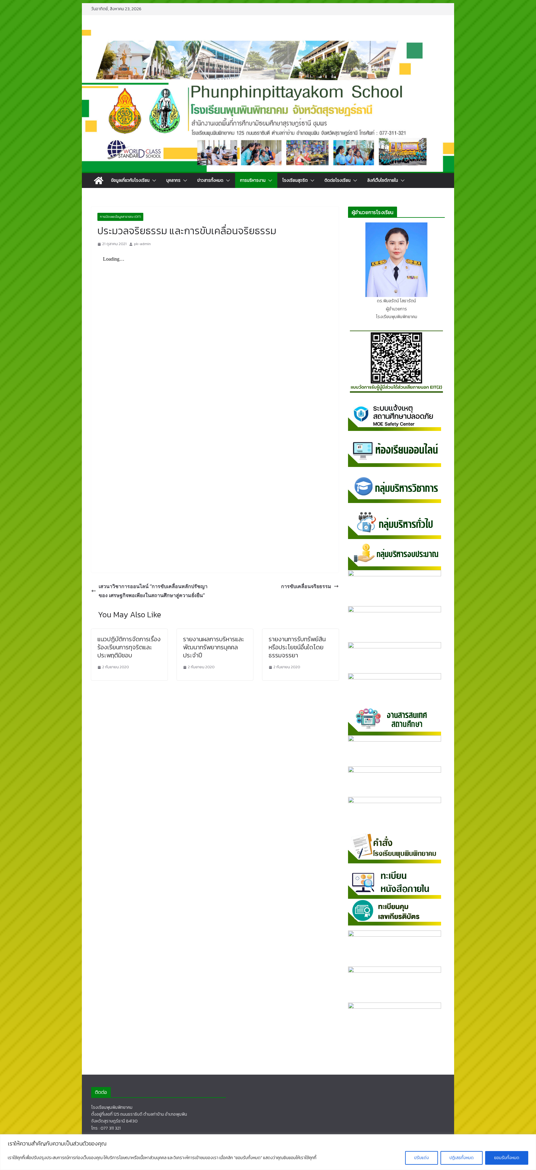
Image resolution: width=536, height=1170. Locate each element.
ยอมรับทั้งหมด (506, 1157)
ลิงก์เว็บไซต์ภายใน (382, 180)
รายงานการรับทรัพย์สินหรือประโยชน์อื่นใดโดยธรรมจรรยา (297, 647)
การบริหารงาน (253, 180)
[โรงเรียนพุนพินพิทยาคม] (98, 180)
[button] (153, 180)
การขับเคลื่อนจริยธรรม (306, 586)
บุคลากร (173, 180)
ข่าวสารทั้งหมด (210, 180)
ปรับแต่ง (421, 1157)
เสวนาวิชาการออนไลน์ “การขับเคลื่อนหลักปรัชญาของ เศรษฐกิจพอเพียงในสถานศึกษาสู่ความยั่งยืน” (153, 591)
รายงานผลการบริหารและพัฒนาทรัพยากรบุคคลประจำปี (213, 647)
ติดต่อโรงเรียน (337, 180)
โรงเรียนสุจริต (295, 180)
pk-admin (142, 244)
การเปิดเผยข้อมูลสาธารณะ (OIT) (120, 216)
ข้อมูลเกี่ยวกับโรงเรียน (130, 180)
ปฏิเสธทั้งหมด (461, 1157)
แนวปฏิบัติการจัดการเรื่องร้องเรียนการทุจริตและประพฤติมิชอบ (129, 647)
